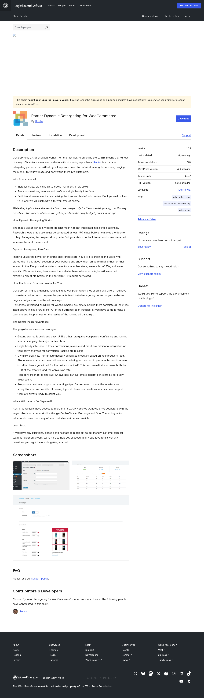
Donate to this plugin (150, 305)
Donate (127, 655)
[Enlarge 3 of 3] (124, 499)
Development (77, 135)
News (16, 650)
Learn (88, 644)
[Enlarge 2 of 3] (124, 464)
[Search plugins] (46, 27)
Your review (144, 246)
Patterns (53, 660)
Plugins (53, 655)
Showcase (54, 644)
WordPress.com (167, 644)
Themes (53, 650)
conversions (170, 203)
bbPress (164, 655)
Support (186, 135)
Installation (55, 135)
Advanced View (147, 219)
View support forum (149, 273)
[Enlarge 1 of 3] (65, 464)
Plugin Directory (21, 16)
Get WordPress (189, 5)
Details (20, 135)
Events (125, 650)
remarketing (184, 203)
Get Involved (128, 644)
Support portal (39, 578)
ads (175, 197)
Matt (162, 650)
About (16, 644)
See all (187, 246)
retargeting (184, 210)
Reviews (36, 135)
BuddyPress (166, 660)
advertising (184, 197)
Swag (126, 660)
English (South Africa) (54, 677)
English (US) (184, 189)
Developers (91, 655)
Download (183, 118)
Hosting (17, 655)
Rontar (39, 121)
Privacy (17, 660)
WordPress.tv (93, 660)
